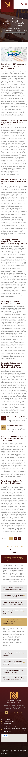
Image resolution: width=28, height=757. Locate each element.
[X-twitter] (21, 712)
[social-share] (11, 538)
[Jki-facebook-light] (6, 712)
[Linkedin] (17, 712)
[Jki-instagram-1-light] (10, 712)
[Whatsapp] (14, 712)
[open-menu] (25, 4)
